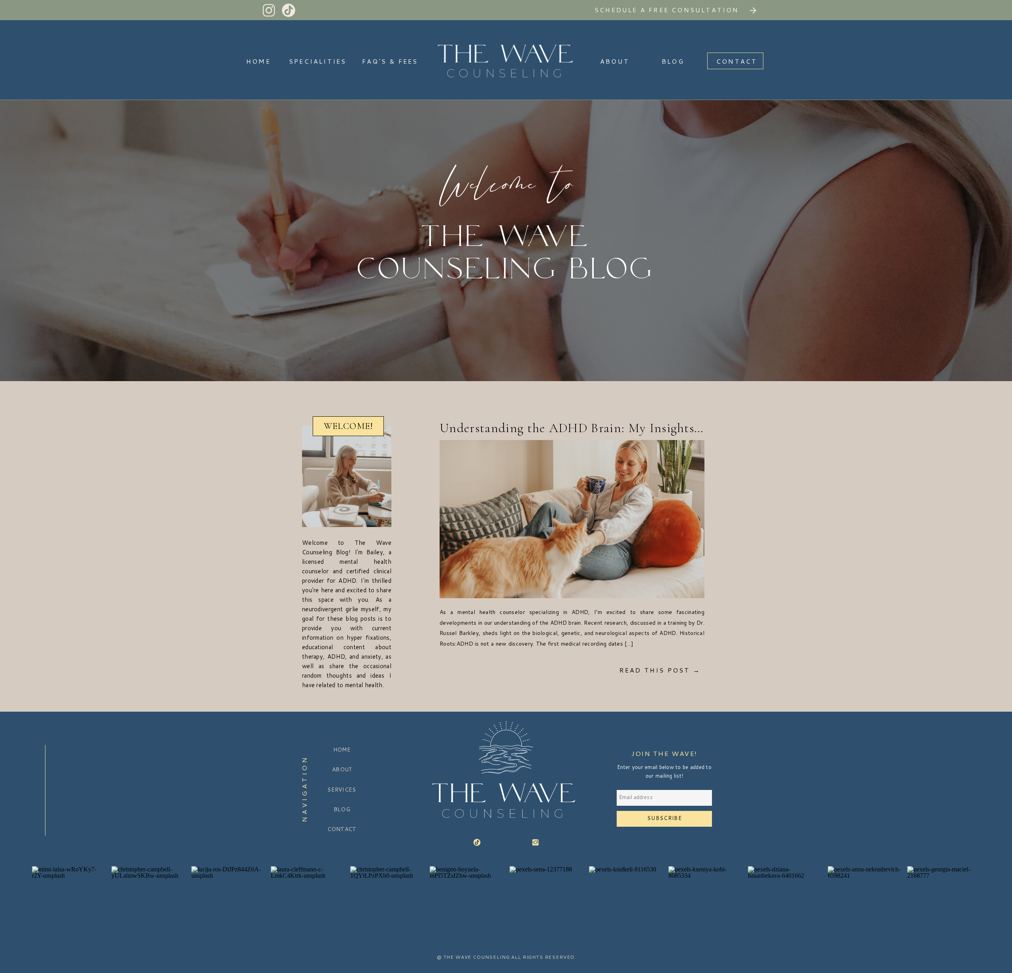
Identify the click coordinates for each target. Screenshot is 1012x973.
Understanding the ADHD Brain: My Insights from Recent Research (629, 428)
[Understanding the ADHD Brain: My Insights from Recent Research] (572, 519)
